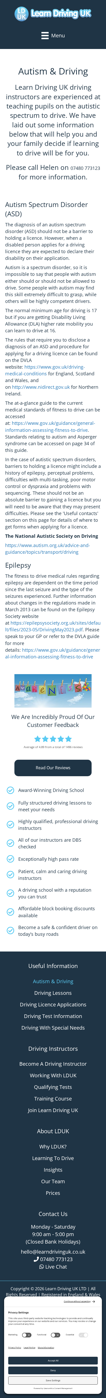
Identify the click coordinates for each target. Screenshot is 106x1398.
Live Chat (56, 1266)
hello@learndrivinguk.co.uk (53, 1251)
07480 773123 (85, 168)
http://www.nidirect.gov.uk (41, 387)
